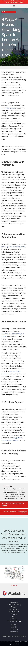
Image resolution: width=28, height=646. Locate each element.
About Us (14, 625)
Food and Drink (14, 609)
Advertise (14, 627)
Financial (14, 607)
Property (14, 614)
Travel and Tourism (14, 621)
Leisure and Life (14, 612)
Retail (14, 616)
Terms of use (13, 632)
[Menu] (14, 6)
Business (5, 12)
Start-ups (14, 619)
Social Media (14, 602)
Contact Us (14, 629)
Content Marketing (14, 605)
